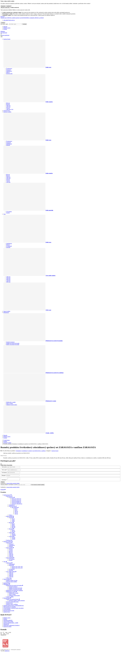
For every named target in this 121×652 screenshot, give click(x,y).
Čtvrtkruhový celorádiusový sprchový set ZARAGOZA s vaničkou (31, 450)
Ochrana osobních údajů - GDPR (10, 622)
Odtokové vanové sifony (11, 404)
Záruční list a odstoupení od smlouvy (11, 625)
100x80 (13, 533)
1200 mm (8, 106)
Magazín (5, 26)
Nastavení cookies (7, 626)
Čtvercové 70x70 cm (16, 498)
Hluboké (8, 145)
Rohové (8, 244)
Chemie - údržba (10, 596)
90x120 (13, 531)
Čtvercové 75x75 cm (16, 500)
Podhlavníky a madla (10, 402)
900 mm (8, 104)
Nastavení (3, 6)
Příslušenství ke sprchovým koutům (14, 585)
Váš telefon (4, 472)
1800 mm (8, 281)
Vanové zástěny (6, 311)
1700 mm (8, 280)
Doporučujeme (6, 598)
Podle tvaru (8, 496)
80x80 (13, 523)
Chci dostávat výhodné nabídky (37, 484)
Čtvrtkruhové (9, 68)
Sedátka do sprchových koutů (12, 343)
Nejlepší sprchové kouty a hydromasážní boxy (13, 605)
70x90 (13, 521)
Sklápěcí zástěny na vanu (11, 580)
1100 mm (8, 182)
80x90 (13, 525)
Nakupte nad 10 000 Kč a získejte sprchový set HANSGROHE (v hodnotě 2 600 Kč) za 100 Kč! (22, 17)
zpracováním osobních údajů (13, 483)
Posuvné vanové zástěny (11, 581)
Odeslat (2, 482)
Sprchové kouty (6, 39)
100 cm (16, 511)
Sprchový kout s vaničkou (12, 604)
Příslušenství (6, 312)
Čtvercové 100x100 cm (17, 503)
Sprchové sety (9, 540)
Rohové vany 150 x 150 (17, 567)
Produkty (3, 489)
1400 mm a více (9, 109)
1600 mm (8, 279)
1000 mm (8, 105)
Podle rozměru (9, 516)
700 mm (8, 108)
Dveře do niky (9, 73)
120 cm (16, 513)
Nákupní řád (6, 624)
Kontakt (5, 29)
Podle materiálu (9, 557)
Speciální (8, 247)
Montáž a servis (6, 27)
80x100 (13, 526)
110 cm (16, 512)
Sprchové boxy (6, 110)
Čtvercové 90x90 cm (16, 502)
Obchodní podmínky (8, 620)
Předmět (3, 475)
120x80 (13, 537)
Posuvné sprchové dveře (8, 610)
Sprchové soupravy (10, 342)
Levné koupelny (7, 609)
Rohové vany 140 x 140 (17, 566)
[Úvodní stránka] (5, 35)
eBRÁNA (7, 650)
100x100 (14, 535)
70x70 (13, 518)
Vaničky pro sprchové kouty (12, 599)
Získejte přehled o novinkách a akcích (9, 484)
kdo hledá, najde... (5, 24)
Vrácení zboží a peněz (8, 621)
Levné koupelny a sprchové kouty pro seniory (13, 608)
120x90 (13, 539)
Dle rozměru (15, 507)
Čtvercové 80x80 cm (16, 501)
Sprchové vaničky (7, 111)
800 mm (8, 103)
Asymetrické (9, 246)
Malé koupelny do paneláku (9, 606)
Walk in (8, 72)
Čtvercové (8, 69)
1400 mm (8, 276)
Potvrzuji (3, 16)
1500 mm (8, 278)
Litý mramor (9, 211)
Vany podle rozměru (10, 571)
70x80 (13, 520)
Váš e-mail (4, 469)
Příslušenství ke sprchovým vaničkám (14, 590)
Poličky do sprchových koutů (12, 344)
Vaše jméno (4, 467)
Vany (4, 214)
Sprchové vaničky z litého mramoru (17, 600)
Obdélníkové (9, 71)
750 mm (8, 180)
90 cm (16, 510)
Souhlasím (9, 6)
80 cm (16, 508)
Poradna (5, 619)
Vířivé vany (8, 577)
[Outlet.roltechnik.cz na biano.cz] (5, 647)
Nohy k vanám (9, 403)
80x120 (13, 527)
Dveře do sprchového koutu (12, 601)
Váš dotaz (4, 479)
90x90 (13, 530)
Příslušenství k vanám (11, 591)
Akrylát (8, 212)
